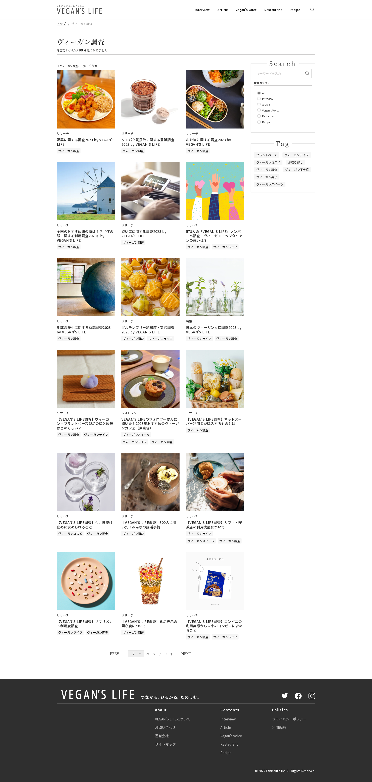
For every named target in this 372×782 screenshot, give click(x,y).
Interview (202, 10)
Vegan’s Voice (246, 10)
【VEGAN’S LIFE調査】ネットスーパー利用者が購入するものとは (214, 421)
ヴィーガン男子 (266, 177)
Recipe (295, 10)
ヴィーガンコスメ (70, 533)
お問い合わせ (165, 727)
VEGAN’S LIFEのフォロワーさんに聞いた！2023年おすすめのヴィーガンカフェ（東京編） (150, 424)
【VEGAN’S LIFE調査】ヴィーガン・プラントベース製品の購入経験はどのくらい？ (85, 424)
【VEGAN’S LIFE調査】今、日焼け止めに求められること (85, 525)
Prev (114, 653)
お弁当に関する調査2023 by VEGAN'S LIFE (208, 142)
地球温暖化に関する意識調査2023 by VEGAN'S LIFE (84, 329)
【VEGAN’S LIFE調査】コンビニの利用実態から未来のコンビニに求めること (214, 626)
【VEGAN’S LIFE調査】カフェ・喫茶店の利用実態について (214, 525)
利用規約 (279, 727)
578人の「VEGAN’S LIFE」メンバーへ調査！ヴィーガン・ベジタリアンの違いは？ (214, 236)
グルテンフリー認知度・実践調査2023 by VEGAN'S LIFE (147, 329)
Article (222, 10)
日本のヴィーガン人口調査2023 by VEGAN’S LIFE (214, 329)
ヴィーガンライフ (225, 247)
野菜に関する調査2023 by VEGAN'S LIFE (86, 142)
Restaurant (273, 10)
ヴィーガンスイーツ (136, 434)
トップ (61, 24)
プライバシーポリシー (289, 719)
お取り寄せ (295, 162)
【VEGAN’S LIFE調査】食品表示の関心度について (149, 624)
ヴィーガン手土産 (297, 169)
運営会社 (162, 735)
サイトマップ (165, 744)
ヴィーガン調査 (68, 151)
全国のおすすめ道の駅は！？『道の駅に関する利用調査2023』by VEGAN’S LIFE (85, 236)
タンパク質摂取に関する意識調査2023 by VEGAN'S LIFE (147, 142)
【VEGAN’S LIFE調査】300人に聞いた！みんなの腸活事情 (148, 525)
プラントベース (266, 155)
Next (186, 653)
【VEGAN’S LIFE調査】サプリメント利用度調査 (85, 624)
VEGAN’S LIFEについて (172, 719)
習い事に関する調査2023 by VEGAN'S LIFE (143, 233)
